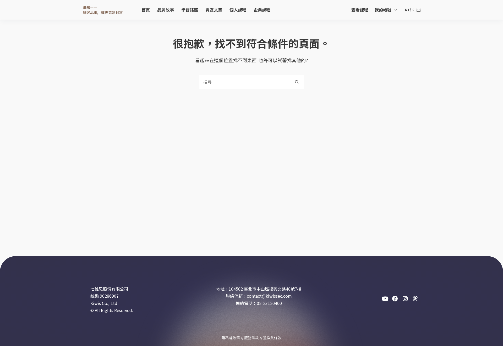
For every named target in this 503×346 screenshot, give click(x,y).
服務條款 (251, 337)
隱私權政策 (231, 337)
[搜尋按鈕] (297, 82)
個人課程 (237, 10)
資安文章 (213, 10)
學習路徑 (189, 10)
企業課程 (262, 10)
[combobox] (244, 82)
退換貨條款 (272, 337)
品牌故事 (165, 10)
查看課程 (359, 10)
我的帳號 (383, 10)
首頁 (145, 10)
